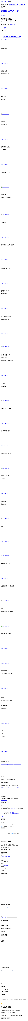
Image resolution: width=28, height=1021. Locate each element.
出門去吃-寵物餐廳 (14, 813)
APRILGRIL (4, 800)
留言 (15, 808)
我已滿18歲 (3, 1018)
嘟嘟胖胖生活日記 (10, 11)
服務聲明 (16, 1001)
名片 (4, 30)
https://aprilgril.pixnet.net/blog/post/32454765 (11, 764)
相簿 (4, 27)
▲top (2, 816)
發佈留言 (3, 828)
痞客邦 (12, 808)
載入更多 (3, 819)
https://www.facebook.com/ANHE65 (10, 787)
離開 (8, 1018)
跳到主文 (3, 15)
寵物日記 (12, 24)
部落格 (5, 28)
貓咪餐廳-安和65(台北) (12, 37)
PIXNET (6, 999)
